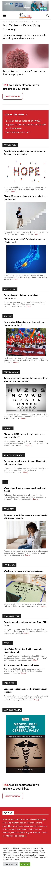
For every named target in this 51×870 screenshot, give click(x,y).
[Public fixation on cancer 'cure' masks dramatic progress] (25, 56)
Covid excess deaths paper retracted (21, 665)
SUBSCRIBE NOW (12, 96)
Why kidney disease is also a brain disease (24, 571)
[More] (13, 191)
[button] (4, 15)
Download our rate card (17, 131)
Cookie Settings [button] (11, 864)
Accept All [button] (25, 864)
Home (4, 21)
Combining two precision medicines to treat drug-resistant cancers (24, 37)
